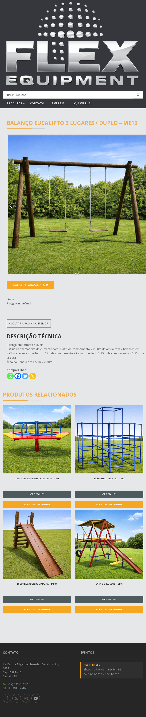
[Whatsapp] (10, 376)
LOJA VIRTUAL (82, 103)
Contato (37, 103)
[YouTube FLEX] (35, 698)
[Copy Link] (32, 376)
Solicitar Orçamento (37, 504)
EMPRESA (58, 103)
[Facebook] (17, 376)
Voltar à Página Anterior (29, 323)
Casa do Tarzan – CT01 (109, 583)
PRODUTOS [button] (14, 103)
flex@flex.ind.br (17, 688)
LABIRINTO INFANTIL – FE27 (109, 478)
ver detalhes (37, 494)
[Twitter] (25, 376)
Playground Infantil (19, 303)
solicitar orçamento (29, 284)
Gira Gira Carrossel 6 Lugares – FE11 (37, 478)
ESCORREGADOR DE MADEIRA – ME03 (37, 583)
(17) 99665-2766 (18, 684)
